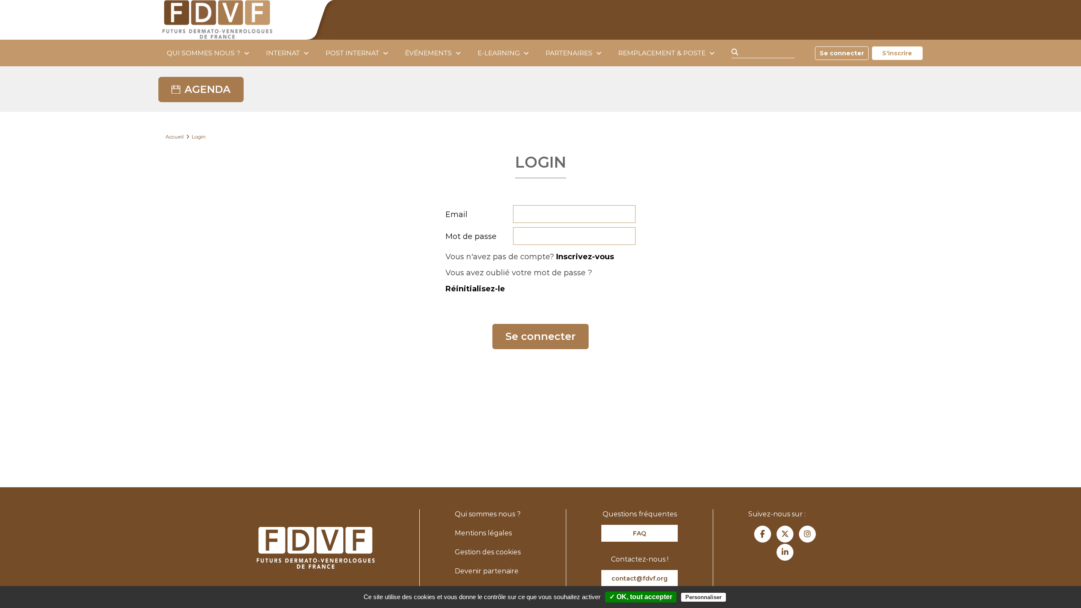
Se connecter (842, 53)
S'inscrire (897, 53)
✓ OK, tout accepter (640, 596)
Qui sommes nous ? (203, 53)
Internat (283, 53)
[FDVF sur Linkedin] (785, 552)
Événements (428, 53)
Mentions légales (483, 533)
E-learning (499, 53)
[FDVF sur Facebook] (762, 534)
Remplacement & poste (662, 53)
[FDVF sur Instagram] (807, 534)
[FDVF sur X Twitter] (785, 534)
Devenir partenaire (487, 571)
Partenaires (569, 53)
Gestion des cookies (488, 552)
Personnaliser (703, 597)
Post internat (352, 53)
